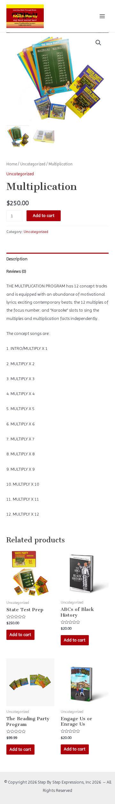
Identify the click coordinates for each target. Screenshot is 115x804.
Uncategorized (32, 164)
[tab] (57, 259)
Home (11, 164)
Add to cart (43, 215)
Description (16, 258)
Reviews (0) (16, 271)
